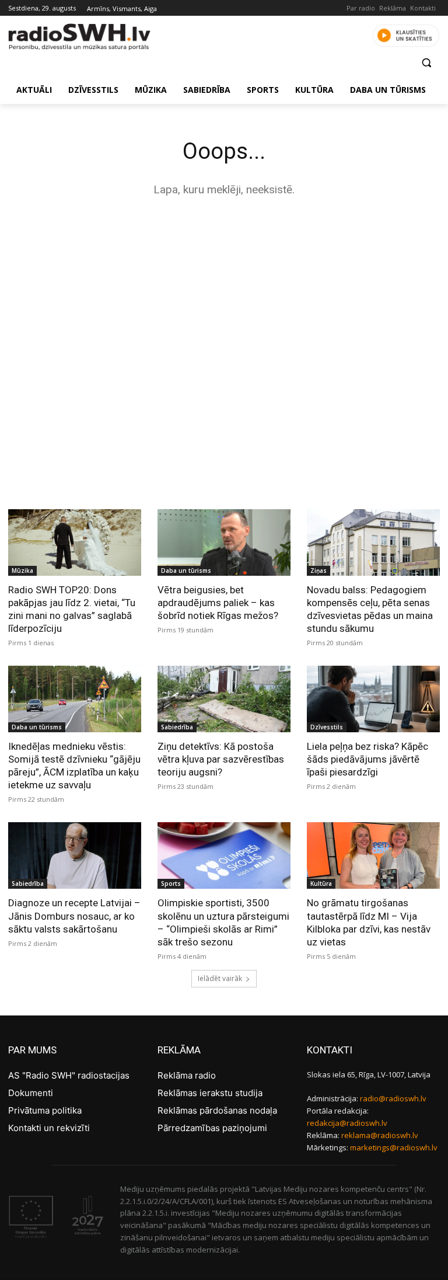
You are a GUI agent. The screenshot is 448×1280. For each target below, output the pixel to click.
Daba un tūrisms (186, 570)
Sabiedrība (177, 727)
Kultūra (321, 883)
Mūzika (22, 570)
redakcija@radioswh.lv (347, 1123)
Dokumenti (30, 1092)
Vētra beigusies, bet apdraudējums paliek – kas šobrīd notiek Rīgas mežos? (218, 602)
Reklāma (392, 8)
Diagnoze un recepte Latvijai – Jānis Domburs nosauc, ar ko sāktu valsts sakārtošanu (74, 915)
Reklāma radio (187, 1075)
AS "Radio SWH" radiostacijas (69, 1075)
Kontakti (423, 8)
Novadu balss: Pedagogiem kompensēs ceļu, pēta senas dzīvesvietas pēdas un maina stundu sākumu (370, 609)
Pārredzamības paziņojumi (212, 1127)
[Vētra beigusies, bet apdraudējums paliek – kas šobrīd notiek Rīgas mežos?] (224, 542)
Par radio (360, 8)
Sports (171, 883)
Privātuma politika (45, 1110)
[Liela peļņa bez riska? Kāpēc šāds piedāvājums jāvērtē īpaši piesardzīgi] (373, 699)
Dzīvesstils (326, 727)
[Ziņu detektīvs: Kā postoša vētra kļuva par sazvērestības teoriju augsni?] (224, 699)
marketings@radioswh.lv (394, 1147)
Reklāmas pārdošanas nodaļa (217, 1110)
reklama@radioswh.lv (379, 1135)
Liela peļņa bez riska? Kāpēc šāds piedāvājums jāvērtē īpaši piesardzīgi (367, 759)
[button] (426, 62)
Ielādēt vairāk (220, 978)
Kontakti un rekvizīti (49, 1127)
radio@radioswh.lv (393, 1098)
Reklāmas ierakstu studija (210, 1092)
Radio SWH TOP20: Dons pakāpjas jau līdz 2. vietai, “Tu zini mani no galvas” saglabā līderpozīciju (71, 609)
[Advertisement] (224, 299)
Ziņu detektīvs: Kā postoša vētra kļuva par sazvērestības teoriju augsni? (221, 759)
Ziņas (318, 570)
